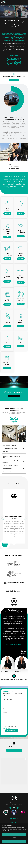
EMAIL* (4, 704)
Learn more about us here (14, 644)
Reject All (14, 841)
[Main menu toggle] (25, 2)
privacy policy (6, 728)
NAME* (4, 695)
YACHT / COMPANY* (7, 699)
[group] (14, 771)
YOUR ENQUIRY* (6, 717)
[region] (14, 833)
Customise (14, 837)
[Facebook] (10, 808)
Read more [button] (14, 55)
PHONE (4, 708)
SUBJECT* (5, 712)
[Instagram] (14, 808)
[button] (14, 55)
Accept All (14, 834)
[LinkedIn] (17, 808)
